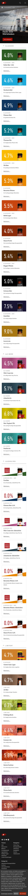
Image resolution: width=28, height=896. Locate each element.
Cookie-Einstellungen (6, 857)
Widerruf (3, 848)
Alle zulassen (23, 893)
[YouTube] (6, 840)
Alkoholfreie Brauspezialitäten (8, 863)
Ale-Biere (3, 865)
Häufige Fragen (5, 853)
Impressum (4, 855)
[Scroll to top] (25, 893)
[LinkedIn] (8, 840)
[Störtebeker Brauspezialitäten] (4, 2)
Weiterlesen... (7, 486)
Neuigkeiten (16, 850)
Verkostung (16, 848)
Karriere (15, 852)
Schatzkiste (4, 868)
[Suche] (20, 2)
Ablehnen (16, 893)
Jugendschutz (4, 852)
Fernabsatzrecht (5, 850)
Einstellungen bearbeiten (7, 893)
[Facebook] (2, 840)
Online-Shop (16, 845)
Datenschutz (4, 847)
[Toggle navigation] (25, 3)
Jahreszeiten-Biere (5, 867)
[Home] (2, 7)
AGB (2, 845)
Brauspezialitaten (17, 847)
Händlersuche (16, 853)
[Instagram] (4, 840)
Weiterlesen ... (7, 70)
